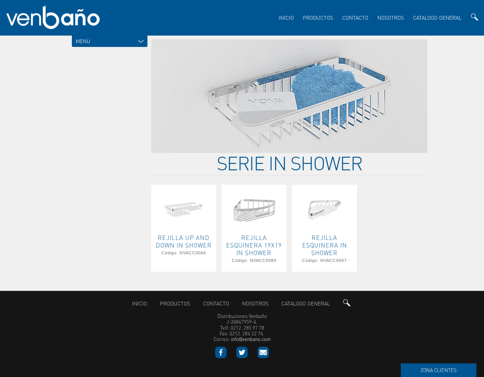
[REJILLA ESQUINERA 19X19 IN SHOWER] (254, 230)
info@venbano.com (251, 339)
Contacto (355, 17)
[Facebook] (225, 356)
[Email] (263, 356)
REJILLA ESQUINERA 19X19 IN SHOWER (254, 245)
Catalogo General (437, 17)
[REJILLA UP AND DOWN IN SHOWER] (184, 230)
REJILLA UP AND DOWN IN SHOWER (184, 241)
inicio (286, 17)
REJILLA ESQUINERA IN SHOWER (324, 245)
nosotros (390, 17)
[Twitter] (246, 356)
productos (318, 17)
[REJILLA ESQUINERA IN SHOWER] (324, 230)
